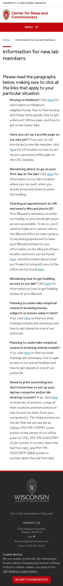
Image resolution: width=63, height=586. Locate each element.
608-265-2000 (36, 545)
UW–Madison (24, 3)
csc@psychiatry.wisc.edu (35, 541)
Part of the (31, 513)
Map (30, 536)
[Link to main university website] (31, 502)
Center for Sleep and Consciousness (29, 15)
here (51, 100)
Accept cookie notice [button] (31, 579)
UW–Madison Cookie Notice (20, 571)
